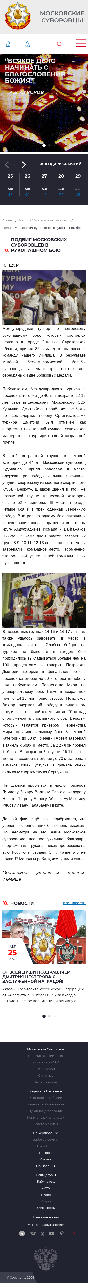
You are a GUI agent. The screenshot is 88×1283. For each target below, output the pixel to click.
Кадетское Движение (45, 1091)
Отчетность (46, 1207)
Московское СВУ (46, 1062)
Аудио (46, 1201)
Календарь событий (60, 164)
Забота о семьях (45, 1139)
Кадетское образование (45, 1104)
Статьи (45, 1159)
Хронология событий (45, 1097)
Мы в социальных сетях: (46, 1224)
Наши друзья (46, 1175)
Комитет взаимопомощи (45, 1117)
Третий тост (46, 1146)
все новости (74, 903)
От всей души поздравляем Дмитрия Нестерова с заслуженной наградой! (36, 977)
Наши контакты (45, 1082)
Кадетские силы (45, 1124)
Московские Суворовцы (62, 17)
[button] (44, 145)
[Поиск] (59, 44)
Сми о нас (45, 1075)
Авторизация (15, 44)
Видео (46, 1194)
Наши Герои (45, 1069)
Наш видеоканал (46, 1217)
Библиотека (46, 1181)
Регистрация (35, 44)
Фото (46, 1188)
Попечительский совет (45, 1055)
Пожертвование (45, 1133)
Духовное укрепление (46, 1111)
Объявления (45, 1166)
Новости (45, 1152)
